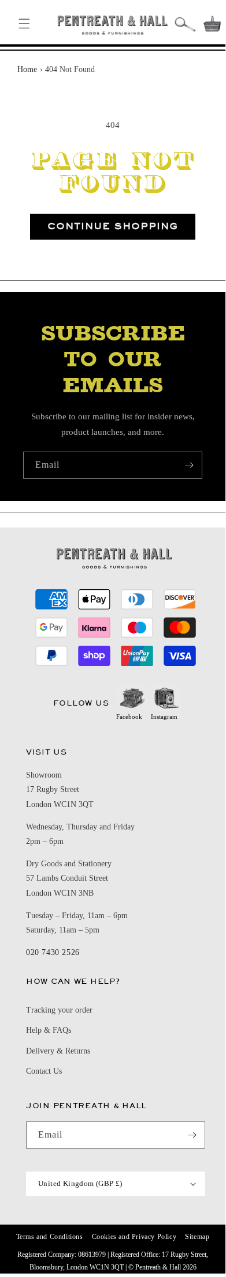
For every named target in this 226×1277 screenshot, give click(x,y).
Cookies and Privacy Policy (134, 1237)
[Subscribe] (189, 465)
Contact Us (44, 1071)
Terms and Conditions (49, 1237)
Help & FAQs (48, 1030)
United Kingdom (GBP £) (80, 1183)
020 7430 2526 (53, 952)
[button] (24, 23)
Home (27, 69)
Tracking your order (59, 1010)
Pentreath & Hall (158, 1267)
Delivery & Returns (58, 1051)
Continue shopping (112, 226)
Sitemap (197, 1237)
